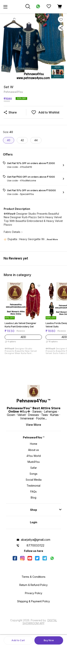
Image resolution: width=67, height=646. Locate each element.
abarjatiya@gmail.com (35, 539)
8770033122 (35, 545)
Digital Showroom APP (40, 622)
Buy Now (49, 640)
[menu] (5, 7)
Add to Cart (18, 640)
